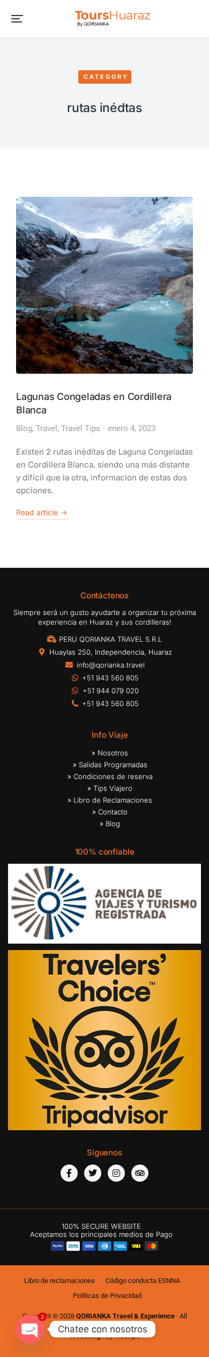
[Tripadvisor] (139, 1173)
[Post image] (104, 285)
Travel (46, 428)
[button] (17, 19)
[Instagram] (116, 1173)
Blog (24, 428)
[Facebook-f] (69, 1173)
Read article (37, 512)
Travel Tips (80, 428)
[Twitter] (92, 1173)
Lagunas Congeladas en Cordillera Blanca (93, 403)
